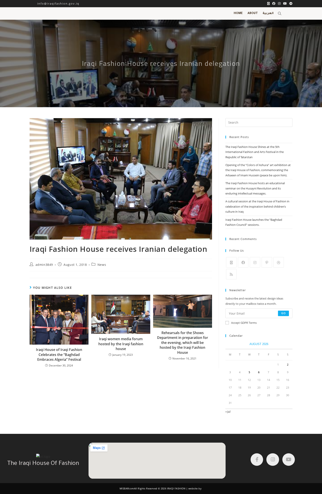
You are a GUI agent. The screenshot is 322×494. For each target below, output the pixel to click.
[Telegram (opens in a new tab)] (290, 3)
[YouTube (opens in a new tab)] (285, 3)
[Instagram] (255, 262)
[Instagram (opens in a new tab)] (279, 3)
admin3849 (44, 265)
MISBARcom (127, 488)
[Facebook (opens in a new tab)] (274, 3)
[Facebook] (243, 262)
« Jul (227, 411)
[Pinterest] (267, 262)
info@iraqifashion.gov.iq (54, 3)
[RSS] (231, 274)
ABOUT (253, 13)
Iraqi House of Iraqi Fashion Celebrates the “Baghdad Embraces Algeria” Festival (59, 354)
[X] (231, 262)
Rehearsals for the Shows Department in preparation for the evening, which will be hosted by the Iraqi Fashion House (182, 342)
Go (283, 313)
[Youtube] (288, 459)
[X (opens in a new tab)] (268, 3)
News (101, 265)
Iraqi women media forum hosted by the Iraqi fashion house (120, 343)
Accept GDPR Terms (244, 323)
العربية (268, 13)
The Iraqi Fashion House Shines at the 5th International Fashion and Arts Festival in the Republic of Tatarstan (254, 152)
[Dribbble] (278, 262)
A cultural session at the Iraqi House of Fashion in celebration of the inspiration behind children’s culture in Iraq (257, 206)
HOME (238, 13)
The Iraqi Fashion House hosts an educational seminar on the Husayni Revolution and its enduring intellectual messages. (255, 188)
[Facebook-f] (257, 459)
